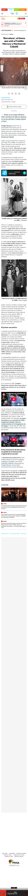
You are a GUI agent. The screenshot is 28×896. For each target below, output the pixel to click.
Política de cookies (8, 855)
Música (11, 34)
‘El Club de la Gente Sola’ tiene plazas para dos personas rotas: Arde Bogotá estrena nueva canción (14, 507)
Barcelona (23, 533)
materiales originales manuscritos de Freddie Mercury (12, 464)
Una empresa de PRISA (14, 861)
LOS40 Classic (5, 34)
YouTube (11, 820)
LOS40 (3, 9)
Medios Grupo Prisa (14, 865)
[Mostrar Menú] (2, 13)
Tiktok (8, 820)
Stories (23, 820)
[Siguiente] (25, 30)
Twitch (20, 820)
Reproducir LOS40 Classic (24, 173)
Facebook (8, 93)
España (3, 19)
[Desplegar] (14, 887)
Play (26, 893)
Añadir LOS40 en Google (15, 106)
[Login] (25, 13)
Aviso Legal (4, 853)
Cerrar (25, 23)
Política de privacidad (21, 853)
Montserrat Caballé (15, 533)
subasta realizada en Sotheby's (12, 460)
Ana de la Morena (5, 97)
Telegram (19, 93)
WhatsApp (15, 93)
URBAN (22, 9)
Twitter (12, 93)
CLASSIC (11, 9)
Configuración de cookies (19, 855)
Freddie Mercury (5, 533)
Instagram (4, 820)
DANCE (16, 9)
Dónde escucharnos (19, 856)
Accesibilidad (12, 853)
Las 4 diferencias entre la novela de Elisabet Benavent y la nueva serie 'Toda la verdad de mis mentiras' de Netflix (13, 516)
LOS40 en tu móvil (9, 856)
